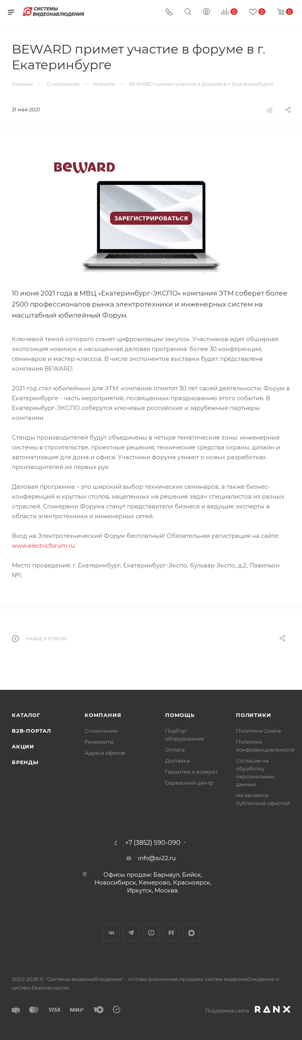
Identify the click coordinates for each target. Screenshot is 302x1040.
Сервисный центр (189, 783)
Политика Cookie (258, 731)
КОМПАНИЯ (103, 715)
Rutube (171, 932)
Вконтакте (111, 932)
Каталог (26, 715)
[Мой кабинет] (206, 12)
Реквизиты (99, 742)
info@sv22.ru (157, 858)
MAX (191, 932)
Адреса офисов (105, 753)
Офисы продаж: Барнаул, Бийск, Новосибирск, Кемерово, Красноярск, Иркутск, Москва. (152, 882)
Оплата (175, 749)
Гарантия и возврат (191, 771)
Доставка (177, 760)
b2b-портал (31, 731)
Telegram (131, 932)
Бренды (25, 762)
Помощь (180, 715)
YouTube (151, 932)
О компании (101, 731)
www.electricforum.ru (43, 545)
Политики (253, 715)
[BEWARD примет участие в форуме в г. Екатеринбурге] (151, 215)
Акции (23, 746)
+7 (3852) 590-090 (152, 843)
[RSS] (270, 110)
